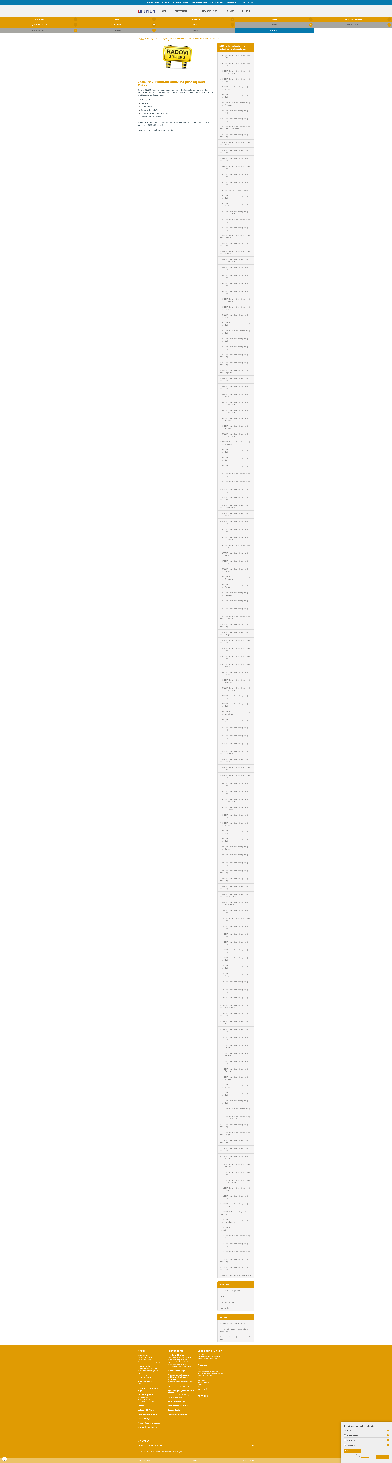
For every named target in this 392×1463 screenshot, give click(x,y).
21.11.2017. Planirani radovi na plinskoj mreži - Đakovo (234, 1141)
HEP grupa (149, 2)
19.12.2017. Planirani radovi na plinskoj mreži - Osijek (234, 1260)
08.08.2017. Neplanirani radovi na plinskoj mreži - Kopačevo (235, 681)
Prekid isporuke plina (151, 38)
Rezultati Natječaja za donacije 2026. (232, 1323)
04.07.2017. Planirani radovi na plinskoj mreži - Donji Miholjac (234, 435)
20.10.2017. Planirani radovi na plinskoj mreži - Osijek (234, 1030)
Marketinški (352, 1445)
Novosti (223, 1317)
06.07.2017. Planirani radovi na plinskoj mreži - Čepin (234, 459)
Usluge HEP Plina (146, 1410)
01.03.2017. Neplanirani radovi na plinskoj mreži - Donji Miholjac (235, 72)
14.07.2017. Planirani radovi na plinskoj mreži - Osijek (234, 522)
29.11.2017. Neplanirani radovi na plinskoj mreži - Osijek (235, 1173)
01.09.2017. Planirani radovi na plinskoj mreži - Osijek (234, 792)
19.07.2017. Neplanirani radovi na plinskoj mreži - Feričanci (235, 546)
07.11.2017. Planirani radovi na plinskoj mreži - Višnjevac (234, 1054)
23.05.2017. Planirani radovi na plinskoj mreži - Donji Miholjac (234, 260)
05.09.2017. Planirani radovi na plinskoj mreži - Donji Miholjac (234, 800)
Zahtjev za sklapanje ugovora (148, 1371)
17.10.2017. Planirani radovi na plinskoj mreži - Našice (234, 983)
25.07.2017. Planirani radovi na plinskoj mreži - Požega (234, 586)
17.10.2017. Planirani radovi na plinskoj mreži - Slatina (234, 998)
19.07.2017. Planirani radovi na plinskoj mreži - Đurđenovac (234, 538)
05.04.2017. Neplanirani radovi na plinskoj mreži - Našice (235, 143)
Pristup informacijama (198, 2)
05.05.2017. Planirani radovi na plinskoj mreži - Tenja (234, 228)
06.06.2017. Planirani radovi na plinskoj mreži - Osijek (154, 40)
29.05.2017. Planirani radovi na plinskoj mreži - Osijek (234, 268)
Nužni (349, 1431)
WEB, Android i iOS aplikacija (230, 1291)
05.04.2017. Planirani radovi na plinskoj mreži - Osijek (234, 135)
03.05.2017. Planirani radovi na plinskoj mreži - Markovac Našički (234, 213)
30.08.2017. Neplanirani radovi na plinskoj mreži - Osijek (235, 776)
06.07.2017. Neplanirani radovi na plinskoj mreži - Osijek (235, 475)
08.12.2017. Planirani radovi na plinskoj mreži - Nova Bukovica (234, 1221)
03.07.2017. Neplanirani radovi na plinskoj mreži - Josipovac (235, 443)
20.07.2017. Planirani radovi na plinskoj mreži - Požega (234, 570)
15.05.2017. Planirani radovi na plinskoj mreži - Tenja (234, 244)
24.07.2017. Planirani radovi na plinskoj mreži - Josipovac (234, 594)
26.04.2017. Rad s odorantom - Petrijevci (234, 190)
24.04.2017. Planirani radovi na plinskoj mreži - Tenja (234, 175)
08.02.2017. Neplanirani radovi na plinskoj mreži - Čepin (235, 56)
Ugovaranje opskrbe (145, 1357)
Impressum (196, 1460)
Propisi (141, 1406)
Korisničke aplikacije (147, 1427)
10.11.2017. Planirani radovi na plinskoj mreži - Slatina (234, 1086)
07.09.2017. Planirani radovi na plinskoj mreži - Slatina (234, 824)
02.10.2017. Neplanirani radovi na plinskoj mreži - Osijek (235, 919)
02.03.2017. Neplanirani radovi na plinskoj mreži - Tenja (235, 80)
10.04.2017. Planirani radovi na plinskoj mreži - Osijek (234, 159)
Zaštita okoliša (202, 1389)
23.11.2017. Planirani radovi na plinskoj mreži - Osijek (234, 1149)
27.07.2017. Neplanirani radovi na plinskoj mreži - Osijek (235, 649)
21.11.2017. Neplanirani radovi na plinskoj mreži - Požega (235, 1133)
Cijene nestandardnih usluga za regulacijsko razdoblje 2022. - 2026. (210, 1357)
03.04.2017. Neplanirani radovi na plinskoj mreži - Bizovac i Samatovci (235, 128)
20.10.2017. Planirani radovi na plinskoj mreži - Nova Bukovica (234, 1006)
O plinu (200, 1378)
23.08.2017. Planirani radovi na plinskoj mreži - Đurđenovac (234, 752)
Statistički (351, 1440)
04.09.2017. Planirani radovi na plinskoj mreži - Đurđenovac (234, 808)
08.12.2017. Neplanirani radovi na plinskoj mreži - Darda (235, 1237)
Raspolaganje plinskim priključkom (180, 1366)
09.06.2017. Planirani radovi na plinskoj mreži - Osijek (234, 316)
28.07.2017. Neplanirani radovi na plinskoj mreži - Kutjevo (235, 665)
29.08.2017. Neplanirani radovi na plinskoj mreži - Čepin (235, 768)
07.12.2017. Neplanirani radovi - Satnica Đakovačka (234, 1229)
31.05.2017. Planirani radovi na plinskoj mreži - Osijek (234, 276)
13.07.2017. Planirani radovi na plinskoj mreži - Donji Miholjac (234, 506)
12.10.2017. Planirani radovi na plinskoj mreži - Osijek (234, 959)
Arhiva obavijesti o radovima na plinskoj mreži (173, 38)
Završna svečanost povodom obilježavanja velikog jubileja (234, 1330)
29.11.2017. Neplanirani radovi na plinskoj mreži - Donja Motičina (235, 1181)
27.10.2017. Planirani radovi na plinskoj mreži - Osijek (234, 1038)
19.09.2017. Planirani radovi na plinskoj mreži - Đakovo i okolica (234, 895)
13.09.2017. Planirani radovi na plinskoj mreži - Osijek (234, 864)
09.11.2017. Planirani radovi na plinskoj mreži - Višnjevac (234, 1078)
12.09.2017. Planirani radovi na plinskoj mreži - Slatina (234, 848)
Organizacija (202, 1369)
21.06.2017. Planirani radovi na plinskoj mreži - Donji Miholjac (234, 403)
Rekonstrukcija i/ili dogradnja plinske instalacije (181, 1383)
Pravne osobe (144, 1366)
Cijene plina (202, 1354)
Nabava (167, 2)
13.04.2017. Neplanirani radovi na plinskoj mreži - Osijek (235, 167)
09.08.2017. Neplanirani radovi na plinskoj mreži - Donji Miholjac (235, 689)
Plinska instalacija (176, 1371)
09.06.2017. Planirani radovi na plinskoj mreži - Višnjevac (234, 419)
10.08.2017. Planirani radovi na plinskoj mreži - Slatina (234, 673)
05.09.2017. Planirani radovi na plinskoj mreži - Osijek (234, 816)
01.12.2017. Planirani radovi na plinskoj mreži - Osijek (234, 1197)
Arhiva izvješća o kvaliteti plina (148, 1384)
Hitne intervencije (176, 1401)
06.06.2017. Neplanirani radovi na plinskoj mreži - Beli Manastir (235, 300)
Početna (140, 38)
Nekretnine (177, 2)
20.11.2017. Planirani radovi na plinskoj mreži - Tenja (234, 1126)
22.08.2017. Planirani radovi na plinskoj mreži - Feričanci (234, 744)
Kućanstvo (143, 1355)
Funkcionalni (352, 1435)
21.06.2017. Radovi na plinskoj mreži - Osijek (236, 1275)
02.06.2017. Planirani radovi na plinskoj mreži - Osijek (234, 284)
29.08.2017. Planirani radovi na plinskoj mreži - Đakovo (234, 760)
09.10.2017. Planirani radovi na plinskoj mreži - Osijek (234, 943)
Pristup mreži (181, 11)
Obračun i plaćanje (144, 1360)
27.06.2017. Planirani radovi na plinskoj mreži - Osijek (234, 348)
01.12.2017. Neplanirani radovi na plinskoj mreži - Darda (235, 1189)
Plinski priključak (176, 1355)
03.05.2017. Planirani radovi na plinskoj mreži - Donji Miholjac (234, 205)
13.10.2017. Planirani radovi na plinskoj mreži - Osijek (234, 967)
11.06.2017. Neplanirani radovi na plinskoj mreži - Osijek (235, 324)
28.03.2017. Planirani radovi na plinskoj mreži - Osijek (234, 112)
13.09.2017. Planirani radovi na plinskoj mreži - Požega (234, 856)
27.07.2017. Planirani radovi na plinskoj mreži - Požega (234, 633)
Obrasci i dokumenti (147, 1414)
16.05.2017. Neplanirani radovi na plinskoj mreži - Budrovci (235, 252)
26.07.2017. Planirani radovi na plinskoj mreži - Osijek (234, 625)
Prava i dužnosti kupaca (149, 1423)
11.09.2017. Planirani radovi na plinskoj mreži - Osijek (234, 840)
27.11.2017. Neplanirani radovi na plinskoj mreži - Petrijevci (235, 1165)
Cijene (222, 1296)
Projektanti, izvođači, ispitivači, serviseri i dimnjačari (178, 1396)
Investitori (159, 2)
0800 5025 (158, 1445)
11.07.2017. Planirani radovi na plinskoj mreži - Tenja (234, 498)
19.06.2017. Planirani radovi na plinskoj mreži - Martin (234, 395)
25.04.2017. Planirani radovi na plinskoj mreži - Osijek (234, 183)
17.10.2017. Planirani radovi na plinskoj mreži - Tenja (234, 991)
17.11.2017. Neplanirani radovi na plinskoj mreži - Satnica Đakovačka (235, 1118)
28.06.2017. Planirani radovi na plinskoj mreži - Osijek (234, 356)
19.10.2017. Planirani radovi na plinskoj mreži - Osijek (234, 1014)
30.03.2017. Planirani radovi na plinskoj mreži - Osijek (234, 120)
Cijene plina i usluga (207, 11)
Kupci (163, 11)
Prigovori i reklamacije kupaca (148, 1389)
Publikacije (201, 1380)
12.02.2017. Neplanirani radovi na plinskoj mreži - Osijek (235, 64)
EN (252, 2)
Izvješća (200, 1385)
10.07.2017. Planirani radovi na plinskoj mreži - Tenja (234, 490)
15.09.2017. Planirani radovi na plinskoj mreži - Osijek (234, 887)
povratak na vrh (248, 1460)
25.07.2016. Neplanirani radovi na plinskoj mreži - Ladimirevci (235, 618)
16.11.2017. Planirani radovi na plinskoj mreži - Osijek (234, 1102)
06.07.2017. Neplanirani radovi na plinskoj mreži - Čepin (235, 482)
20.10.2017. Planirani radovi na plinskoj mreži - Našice (234, 1022)
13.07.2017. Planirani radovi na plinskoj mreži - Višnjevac (234, 514)
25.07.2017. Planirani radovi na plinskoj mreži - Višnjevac (234, 602)
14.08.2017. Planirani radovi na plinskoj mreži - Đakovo (234, 721)
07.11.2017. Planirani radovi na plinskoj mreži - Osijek (234, 1062)
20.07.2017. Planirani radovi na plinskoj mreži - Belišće (234, 562)
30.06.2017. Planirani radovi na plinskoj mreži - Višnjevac (234, 427)
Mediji (185, 2)
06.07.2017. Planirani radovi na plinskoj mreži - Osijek (234, 451)
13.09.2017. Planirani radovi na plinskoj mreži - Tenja (234, 872)
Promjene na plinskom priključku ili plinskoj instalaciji (178, 1377)
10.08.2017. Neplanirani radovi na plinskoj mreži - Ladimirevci (235, 713)
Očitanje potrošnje (144, 1375)
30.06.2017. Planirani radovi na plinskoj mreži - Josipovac (234, 371)
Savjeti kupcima (145, 1395)
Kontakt (242, 2)
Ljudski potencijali (216, 2)
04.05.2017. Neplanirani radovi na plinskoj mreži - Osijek (235, 221)
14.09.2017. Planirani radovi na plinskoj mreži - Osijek (234, 879)
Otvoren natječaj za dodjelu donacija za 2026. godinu (236, 1338)
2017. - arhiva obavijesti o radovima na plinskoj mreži (204, 38)
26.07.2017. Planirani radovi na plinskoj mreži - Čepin (234, 610)
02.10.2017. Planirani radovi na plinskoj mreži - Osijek (234, 911)
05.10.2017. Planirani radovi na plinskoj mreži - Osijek (234, 935)
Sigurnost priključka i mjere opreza (181, 1391)
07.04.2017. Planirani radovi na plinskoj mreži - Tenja (234, 151)
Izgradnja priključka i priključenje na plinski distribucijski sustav (180, 1363)
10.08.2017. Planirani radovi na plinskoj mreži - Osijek (234, 705)
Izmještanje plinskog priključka (178, 1386)
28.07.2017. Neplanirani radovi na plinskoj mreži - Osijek (235, 657)
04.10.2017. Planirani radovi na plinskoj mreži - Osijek (234, 927)
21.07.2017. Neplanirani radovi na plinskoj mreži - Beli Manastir (235, 578)
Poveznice (224, 1284)
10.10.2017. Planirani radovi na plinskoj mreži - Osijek (234, 951)
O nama (230, 11)
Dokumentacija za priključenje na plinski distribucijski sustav (179, 1358)
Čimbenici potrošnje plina (147, 1401)
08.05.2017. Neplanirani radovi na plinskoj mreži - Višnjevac (235, 236)
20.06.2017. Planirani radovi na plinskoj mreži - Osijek (234, 379)
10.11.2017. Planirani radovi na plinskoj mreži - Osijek (234, 1094)
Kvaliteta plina (145, 1382)
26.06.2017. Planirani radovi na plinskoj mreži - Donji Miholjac (234, 411)
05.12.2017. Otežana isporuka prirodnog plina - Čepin (234, 1213)
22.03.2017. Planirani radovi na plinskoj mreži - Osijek (234, 96)
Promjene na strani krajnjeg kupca (150, 1362)
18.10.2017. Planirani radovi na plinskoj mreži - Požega (234, 975)
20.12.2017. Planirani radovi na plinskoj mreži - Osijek (234, 1268)
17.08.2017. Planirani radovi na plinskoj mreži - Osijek (234, 737)
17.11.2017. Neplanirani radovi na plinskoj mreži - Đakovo (235, 1110)
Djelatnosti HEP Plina (205, 1376)
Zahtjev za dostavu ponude (147, 1368)
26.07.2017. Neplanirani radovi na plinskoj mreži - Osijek (235, 641)
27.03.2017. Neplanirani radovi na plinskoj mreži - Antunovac (235, 104)
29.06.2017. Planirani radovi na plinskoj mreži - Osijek (234, 363)
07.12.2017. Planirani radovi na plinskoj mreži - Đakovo (234, 1205)
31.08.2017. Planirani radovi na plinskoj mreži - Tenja (234, 784)
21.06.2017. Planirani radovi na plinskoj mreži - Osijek (234, 387)
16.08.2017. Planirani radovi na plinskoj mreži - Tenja (234, 729)
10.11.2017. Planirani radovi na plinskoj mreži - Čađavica (234, 1070)
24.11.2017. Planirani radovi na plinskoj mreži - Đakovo (234, 1157)
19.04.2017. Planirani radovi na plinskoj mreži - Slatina (234, 88)
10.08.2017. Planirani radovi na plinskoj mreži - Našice (234, 697)
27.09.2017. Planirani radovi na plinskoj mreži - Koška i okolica (234, 903)
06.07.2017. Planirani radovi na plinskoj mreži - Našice (234, 467)
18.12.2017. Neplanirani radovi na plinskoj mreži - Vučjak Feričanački (235, 1252)
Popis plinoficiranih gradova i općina (210, 1373)
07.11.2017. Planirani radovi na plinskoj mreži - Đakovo (234, 1046)
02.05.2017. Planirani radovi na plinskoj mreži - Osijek (234, 197)
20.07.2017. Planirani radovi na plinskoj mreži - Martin (234, 554)
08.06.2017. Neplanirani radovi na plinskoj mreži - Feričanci (235, 308)
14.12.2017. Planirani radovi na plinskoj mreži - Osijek (234, 1245)
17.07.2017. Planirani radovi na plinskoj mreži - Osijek (234, 530)
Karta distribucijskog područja (208, 1371)
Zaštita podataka (231, 2)
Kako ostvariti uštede (145, 1399)
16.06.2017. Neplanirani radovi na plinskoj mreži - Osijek (235, 332)
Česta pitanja (224, 1308)
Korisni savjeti (143, 1397)
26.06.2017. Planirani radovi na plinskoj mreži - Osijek (234, 340)
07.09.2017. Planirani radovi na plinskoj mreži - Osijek (234, 832)
